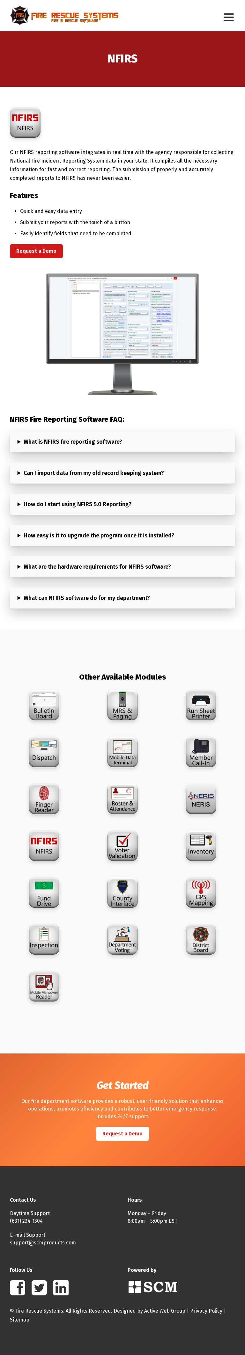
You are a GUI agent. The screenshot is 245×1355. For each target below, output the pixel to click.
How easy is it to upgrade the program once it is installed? (99, 535)
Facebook (17, 1287)
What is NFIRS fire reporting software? (73, 442)
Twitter (39, 1287)
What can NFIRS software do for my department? (87, 598)
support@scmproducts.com (43, 1243)
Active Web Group (164, 1311)
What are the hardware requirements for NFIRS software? (97, 567)
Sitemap (19, 1320)
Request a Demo (36, 251)
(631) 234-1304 (26, 1221)
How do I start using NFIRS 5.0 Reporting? (78, 504)
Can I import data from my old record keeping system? (94, 473)
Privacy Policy (206, 1311)
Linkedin (61, 1287)
